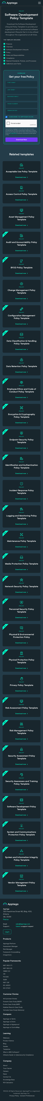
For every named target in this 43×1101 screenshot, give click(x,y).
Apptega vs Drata (9, 1021)
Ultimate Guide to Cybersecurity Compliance (18, 1055)
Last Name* (11, 89)
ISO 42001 (6, 985)
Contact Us (7, 1077)
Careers (5, 1071)
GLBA (5, 979)
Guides (5, 1046)
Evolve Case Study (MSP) (11, 1004)
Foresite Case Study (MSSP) (12, 1001)
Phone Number (13, 103)
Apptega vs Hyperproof (11, 1024)
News (5, 1074)
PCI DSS (6, 977)
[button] (39, 2)
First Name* (12, 82)
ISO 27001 (6, 988)
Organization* (13, 110)
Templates (6, 1049)
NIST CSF (6, 982)
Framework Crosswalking (11, 952)
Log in (7, 932)
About (5, 1065)
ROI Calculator (8, 1082)
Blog (4, 1043)
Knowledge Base (9, 1079)
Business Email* (13, 96)
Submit (18, 926)
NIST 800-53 (7, 968)
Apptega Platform (9, 943)
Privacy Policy (13, 133)
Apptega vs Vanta (9, 1019)
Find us (6, 919)
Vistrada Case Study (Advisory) (13, 1010)
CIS (4, 974)
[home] (9, 3)
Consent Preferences (27, 1096)
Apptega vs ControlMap (11, 1027)
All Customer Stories (10, 998)
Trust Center (7, 1068)
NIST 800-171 (7, 965)
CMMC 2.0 (6, 971)
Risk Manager (7, 949)
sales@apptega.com (23, 924)
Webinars (6, 1038)
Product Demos (8, 1041)
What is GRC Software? (11, 1052)
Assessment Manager (10, 946)
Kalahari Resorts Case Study (13, 1007)
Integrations (7, 955)
